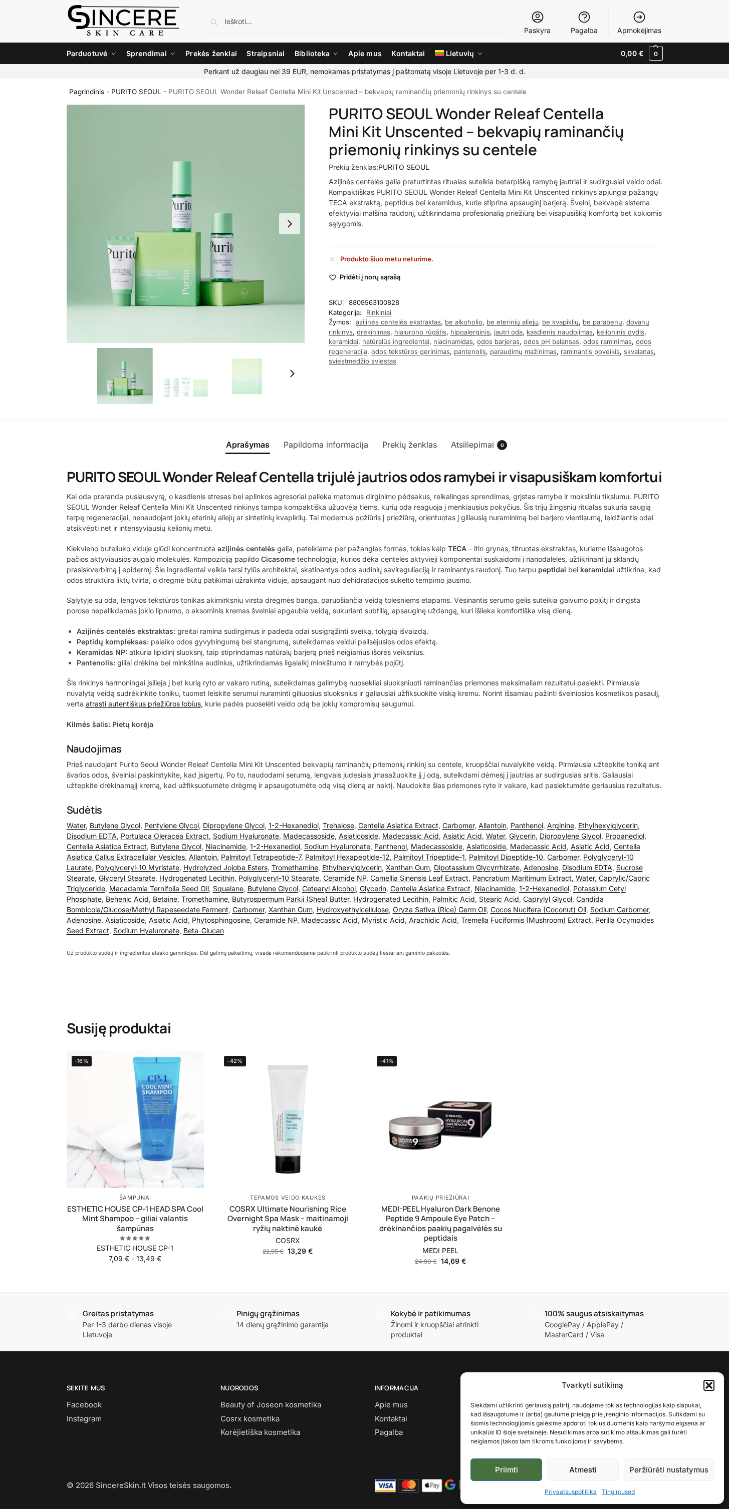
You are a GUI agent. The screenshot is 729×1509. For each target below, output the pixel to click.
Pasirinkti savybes (135, 1279)
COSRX (288, 1240)
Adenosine (541, 867)
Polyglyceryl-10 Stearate (278, 878)
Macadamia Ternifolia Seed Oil (159, 888)
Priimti (506, 1469)
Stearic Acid (499, 899)
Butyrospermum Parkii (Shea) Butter (290, 899)
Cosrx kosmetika (250, 1418)
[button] (709, 1385)
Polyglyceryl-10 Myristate (137, 867)
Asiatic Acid (462, 836)
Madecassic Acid (410, 836)
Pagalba (584, 30)
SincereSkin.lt (121, 1485)
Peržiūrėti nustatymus (668, 1469)
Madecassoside (309, 836)
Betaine (165, 899)
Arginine (560, 825)
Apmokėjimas (639, 30)
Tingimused (618, 1491)
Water (76, 825)
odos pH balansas (551, 341)
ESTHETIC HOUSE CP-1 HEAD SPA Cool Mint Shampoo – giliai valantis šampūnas (135, 1219)
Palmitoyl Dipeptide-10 (506, 857)
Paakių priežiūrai (440, 1197)
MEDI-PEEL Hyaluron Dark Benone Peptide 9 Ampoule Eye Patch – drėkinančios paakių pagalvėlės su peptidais (440, 1223)
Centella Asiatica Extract (398, 825)
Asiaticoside (358, 836)
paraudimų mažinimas (523, 351)
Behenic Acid (127, 899)
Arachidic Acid (433, 920)
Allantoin (492, 825)
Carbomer (458, 825)
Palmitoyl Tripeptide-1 (429, 857)
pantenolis (470, 351)
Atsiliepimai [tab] (477, 445)
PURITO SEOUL (136, 92)
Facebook (84, 1404)
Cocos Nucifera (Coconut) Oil (538, 909)
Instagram (84, 1418)
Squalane (228, 888)
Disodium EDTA (92, 836)
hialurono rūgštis (420, 332)
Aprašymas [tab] (248, 445)
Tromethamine (295, 867)
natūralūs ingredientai (395, 341)
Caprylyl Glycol (547, 899)
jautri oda (508, 332)
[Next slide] (289, 223)
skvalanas (639, 351)
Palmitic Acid (453, 899)
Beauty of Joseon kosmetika (270, 1404)
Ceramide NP (344, 878)
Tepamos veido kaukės (288, 1197)
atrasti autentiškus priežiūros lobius (143, 703)
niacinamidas (453, 341)
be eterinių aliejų (512, 322)
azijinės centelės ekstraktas (398, 322)
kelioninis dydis (620, 332)
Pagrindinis (86, 92)
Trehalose (338, 825)
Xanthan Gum (408, 867)
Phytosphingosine (221, 920)
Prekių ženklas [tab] (409, 445)
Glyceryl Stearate (127, 878)
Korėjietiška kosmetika (260, 1432)
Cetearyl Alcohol (329, 888)
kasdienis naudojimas (560, 332)
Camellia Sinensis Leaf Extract (419, 878)
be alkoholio (463, 322)
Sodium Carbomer (619, 909)
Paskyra (537, 30)
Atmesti (583, 1469)
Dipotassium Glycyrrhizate (477, 867)
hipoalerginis (470, 332)
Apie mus (391, 1404)
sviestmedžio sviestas (362, 361)
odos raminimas (607, 341)
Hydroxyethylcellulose (353, 909)
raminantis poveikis (590, 351)
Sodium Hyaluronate (246, 836)
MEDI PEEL (440, 1250)
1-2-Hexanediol (294, 825)
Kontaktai (391, 1418)
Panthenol (527, 825)
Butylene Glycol (115, 825)
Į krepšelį (288, 1272)
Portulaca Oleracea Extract (165, 836)
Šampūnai (135, 1197)
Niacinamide (225, 846)
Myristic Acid (383, 920)
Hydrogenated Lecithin (196, 878)
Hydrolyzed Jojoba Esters (225, 867)
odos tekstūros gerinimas (410, 351)
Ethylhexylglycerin (608, 825)
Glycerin (522, 836)
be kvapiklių (560, 322)
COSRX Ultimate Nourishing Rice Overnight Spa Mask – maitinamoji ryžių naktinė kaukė (287, 1219)
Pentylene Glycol (171, 825)
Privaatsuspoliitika (571, 1491)
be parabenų (602, 322)
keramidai (343, 341)
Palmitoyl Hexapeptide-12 (347, 857)
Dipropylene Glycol (234, 825)
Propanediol (624, 836)
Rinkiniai (378, 312)
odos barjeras (498, 341)
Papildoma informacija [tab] (326, 445)
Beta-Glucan (203, 930)
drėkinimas (373, 332)
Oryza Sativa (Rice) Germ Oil (440, 909)
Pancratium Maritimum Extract (522, 878)
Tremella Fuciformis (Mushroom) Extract (526, 920)
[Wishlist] (188, 1065)
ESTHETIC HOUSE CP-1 (135, 1248)
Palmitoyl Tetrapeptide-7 (261, 857)
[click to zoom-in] (186, 224)
